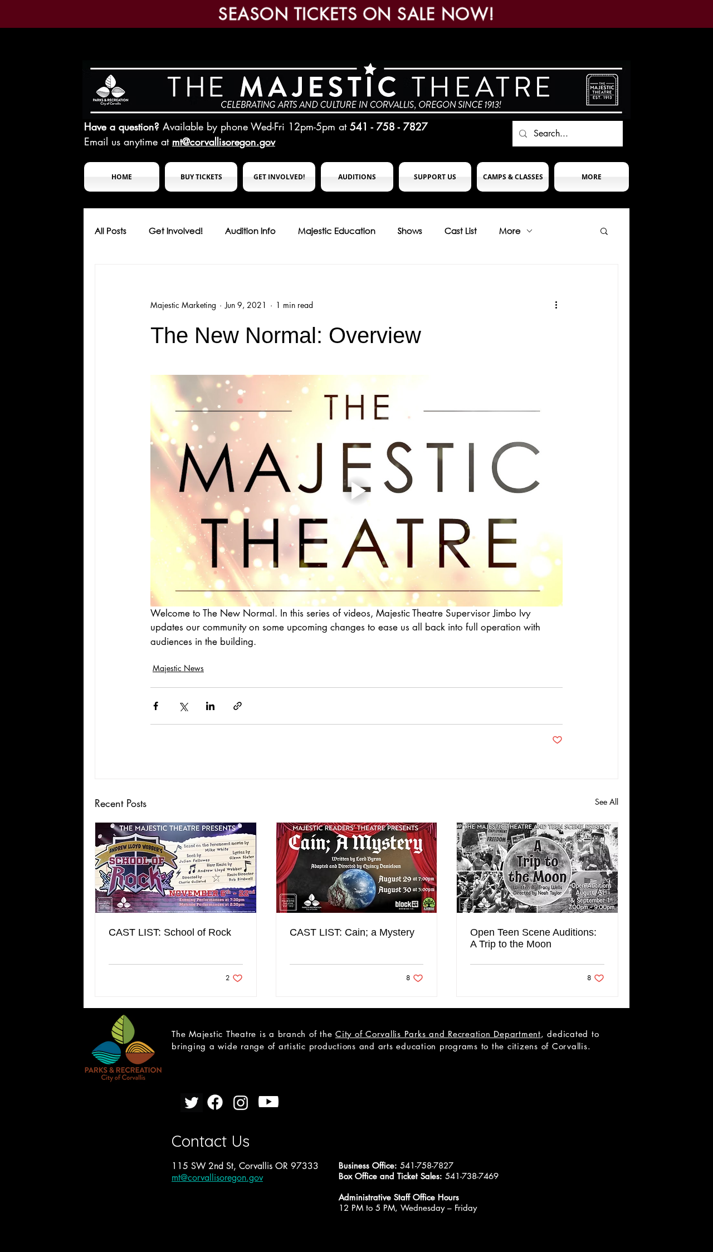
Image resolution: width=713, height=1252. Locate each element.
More (510, 231)
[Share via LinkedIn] (210, 706)
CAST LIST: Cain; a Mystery (352, 932)
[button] (201, 177)
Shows (410, 231)
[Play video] (356, 491)
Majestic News (178, 668)
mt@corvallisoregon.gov (223, 141)
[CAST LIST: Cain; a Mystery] (356, 868)
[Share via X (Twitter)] (183, 706)
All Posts (110, 231)
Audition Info (250, 231)
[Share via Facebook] (155, 706)
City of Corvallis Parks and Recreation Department (438, 1034)
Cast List (461, 231)
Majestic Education (336, 231)
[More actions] (556, 304)
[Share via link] (237, 706)
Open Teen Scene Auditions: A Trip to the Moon (533, 938)
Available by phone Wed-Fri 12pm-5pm (249, 126)
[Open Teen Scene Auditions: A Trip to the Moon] (537, 868)
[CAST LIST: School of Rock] (175, 868)
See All (606, 801)
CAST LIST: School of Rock (170, 932)
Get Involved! (176, 231)
